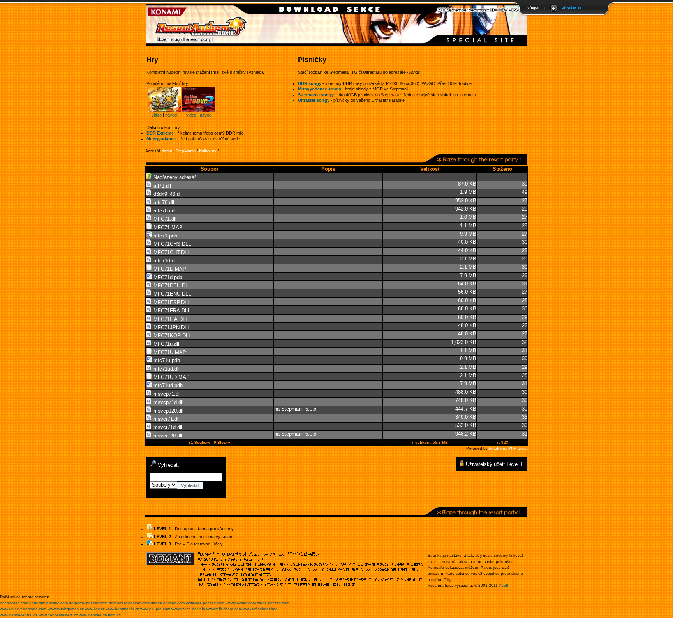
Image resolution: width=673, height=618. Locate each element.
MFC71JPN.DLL (171, 327)
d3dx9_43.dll (167, 194)
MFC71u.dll (165, 344)
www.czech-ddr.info (188, 609)
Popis (328, 169)
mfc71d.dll (164, 261)
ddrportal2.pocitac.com (129, 603)
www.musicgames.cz (66, 609)
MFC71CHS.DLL (171, 244)
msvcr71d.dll (167, 427)
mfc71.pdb (164, 236)
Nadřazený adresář (174, 177)
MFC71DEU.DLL (171, 286)
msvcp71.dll (166, 394)
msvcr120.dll (167, 436)
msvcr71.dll (166, 419)
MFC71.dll (164, 219)
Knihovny (208, 151)
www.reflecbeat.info (260, 609)
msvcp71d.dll (167, 402)
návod (171, 115)
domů (167, 151)
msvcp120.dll (167, 411)
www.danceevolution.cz (100, 615)
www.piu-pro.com (155, 609)
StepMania (186, 151)
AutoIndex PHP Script (508, 448)
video (157, 115)
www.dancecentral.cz (18, 615)
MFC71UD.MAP (171, 377)
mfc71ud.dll (166, 369)
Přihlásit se (571, 8)
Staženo (502, 169)
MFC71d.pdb (167, 277)
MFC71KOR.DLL (171, 335)
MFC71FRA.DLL (171, 310)
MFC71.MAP (167, 227)
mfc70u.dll (164, 211)
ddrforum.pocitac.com (48, 603)
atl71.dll (161, 186)
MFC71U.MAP (169, 352)
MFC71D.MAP (169, 269)
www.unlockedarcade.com (23, 609)
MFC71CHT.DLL (171, 252)
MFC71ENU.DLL (171, 294)
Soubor (209, 169)
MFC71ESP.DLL (171, 302)
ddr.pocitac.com (14, 603)
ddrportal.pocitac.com (88, 603)
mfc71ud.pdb (167, 385)
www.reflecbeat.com (224, 609)
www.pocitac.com (241, 603)
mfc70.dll (163, 202)
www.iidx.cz (95, 609)
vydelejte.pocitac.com (205, 603)
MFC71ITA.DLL (170, 319)
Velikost (429, 169)
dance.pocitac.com (168, 603)
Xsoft (503, 585)
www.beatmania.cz (122, 609)
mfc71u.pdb (166, 360)
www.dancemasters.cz (58, 615)
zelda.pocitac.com (273, 603)
